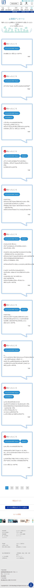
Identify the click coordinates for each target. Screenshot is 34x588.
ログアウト (4, 537)
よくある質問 (5, 556)
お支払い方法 (5, 545)
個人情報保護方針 (6, 553)
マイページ (18, 535)
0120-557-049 (6, 574)
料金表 (3, 543)
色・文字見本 (5, 535)
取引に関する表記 (6, 547)
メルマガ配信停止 (20, 558)
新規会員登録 (14, 3)
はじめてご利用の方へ (21, 530)
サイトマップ (19, 556)
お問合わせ (4, 558)
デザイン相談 (19, 532)
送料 (17, 545)
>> (27, 487)
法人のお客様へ (5, 532)
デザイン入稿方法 (20, 543)
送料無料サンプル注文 (21, 547)
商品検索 (4, 530)
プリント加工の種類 (20, 534)
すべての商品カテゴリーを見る (17, 507)
